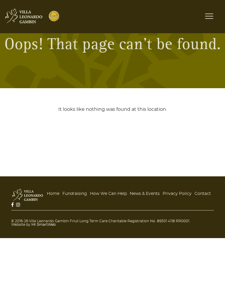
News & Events (145, 194)
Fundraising (74, 194)
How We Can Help (108, 194)
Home (53, 194)
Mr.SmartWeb (43, 224)
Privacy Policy (177, 194)
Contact (203, 194)
